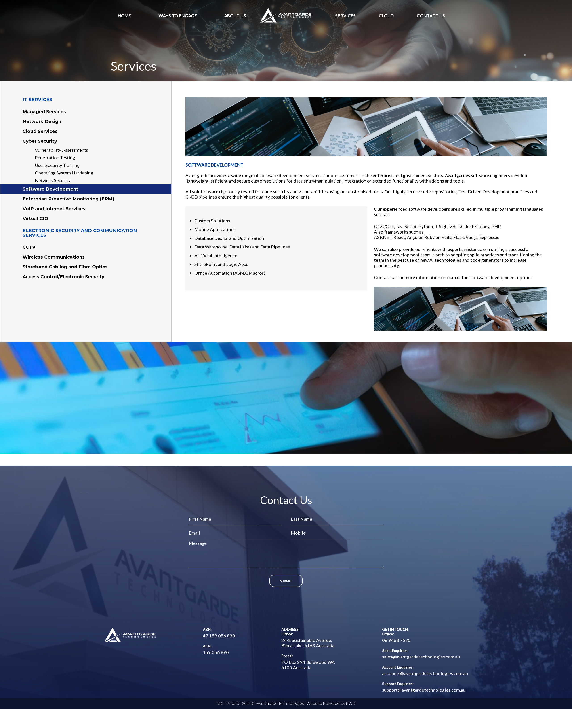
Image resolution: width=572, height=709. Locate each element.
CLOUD (386, 15)
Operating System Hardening (64, 172)
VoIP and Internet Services (54, 208)
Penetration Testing (55, 157)
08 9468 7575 (396, 640)
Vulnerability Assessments (61, 150)
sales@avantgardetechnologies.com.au (421, 656)
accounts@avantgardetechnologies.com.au (425, 673)
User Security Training (57, 165)
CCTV (29, 247)
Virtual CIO (35, 218)
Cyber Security (40, 141)
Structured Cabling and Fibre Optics (65, 267)
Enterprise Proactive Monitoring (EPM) (68, 199)
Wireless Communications (54, 257)
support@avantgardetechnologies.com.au (423, 689)
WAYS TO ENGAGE (177, 15)
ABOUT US (235, 15)
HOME (124, 15)
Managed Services (44, 111)
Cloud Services (40, 131)
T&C (219, 703)
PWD (351, 703)
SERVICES (345, 15)
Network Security (53, 180)
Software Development (50, 189)
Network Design (42, 121)
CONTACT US (431, 15)
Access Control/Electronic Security (63, 276)
